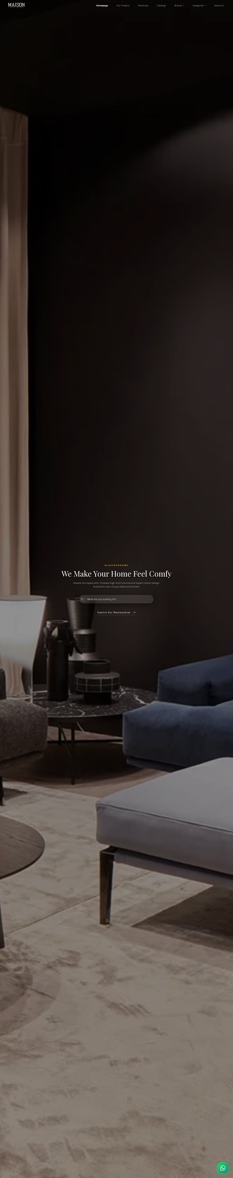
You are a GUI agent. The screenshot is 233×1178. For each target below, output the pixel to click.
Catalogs (161, 5)
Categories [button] (198, 5)
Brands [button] (178, 5)
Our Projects (122, 5)
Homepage (102, 5)
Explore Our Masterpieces (114, 612)
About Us (219, 5)
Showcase (143, 5)
